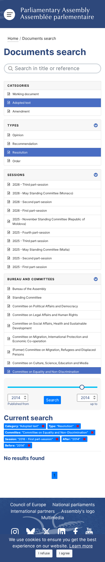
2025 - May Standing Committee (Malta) (41, 249)
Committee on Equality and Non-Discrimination (45, 372)
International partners (33, 511)
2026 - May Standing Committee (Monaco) (42, 193)
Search (52, 400)
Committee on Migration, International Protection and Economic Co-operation (50, 339)
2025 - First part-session (29, 267)
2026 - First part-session (29, 210)
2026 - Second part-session (32, 202)
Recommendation (24, 144)
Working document (25, 94)
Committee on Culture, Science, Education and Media (50, 363)
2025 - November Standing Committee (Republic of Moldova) (48, 221)
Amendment (21, 111)
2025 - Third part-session (30, 241)
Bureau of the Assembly (29, 289)
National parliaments (73, 504)
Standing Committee (27, 297)
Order (16, 161)
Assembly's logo (78, 511)
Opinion (17, 135)
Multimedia (52, 517)
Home (13, 38)
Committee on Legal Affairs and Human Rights (45, 315)
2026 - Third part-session (30, 184)
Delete (42, 426)
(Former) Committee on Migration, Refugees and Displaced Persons (54, 352)
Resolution (20, 152)
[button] (96, 125)
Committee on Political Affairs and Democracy (45, 306)
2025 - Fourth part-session (31, 232)
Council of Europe (28, 504)
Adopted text (21, 103)
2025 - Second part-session (32, 258)
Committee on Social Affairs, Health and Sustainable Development (49, 326)
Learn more (81, 545)
